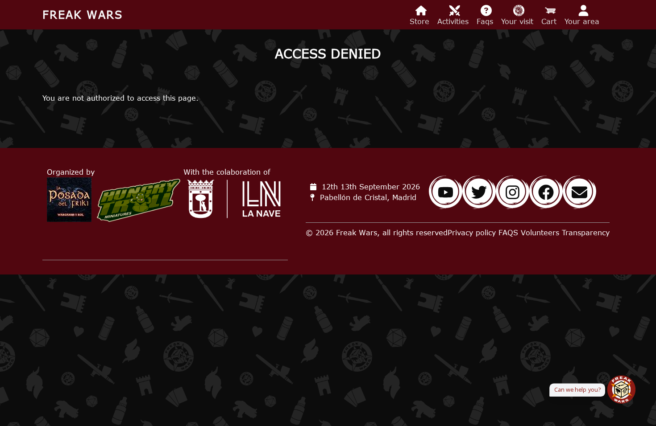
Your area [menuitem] (583, 21)
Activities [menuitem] (454, 21)
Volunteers (540, 233)
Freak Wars (82, 14)
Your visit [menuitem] (518, 21)
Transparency (586, 233)
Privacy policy (472, 233)
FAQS (508, 233)
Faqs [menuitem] (486, 21)
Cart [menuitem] (550, 21)
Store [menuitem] (421, 21)
